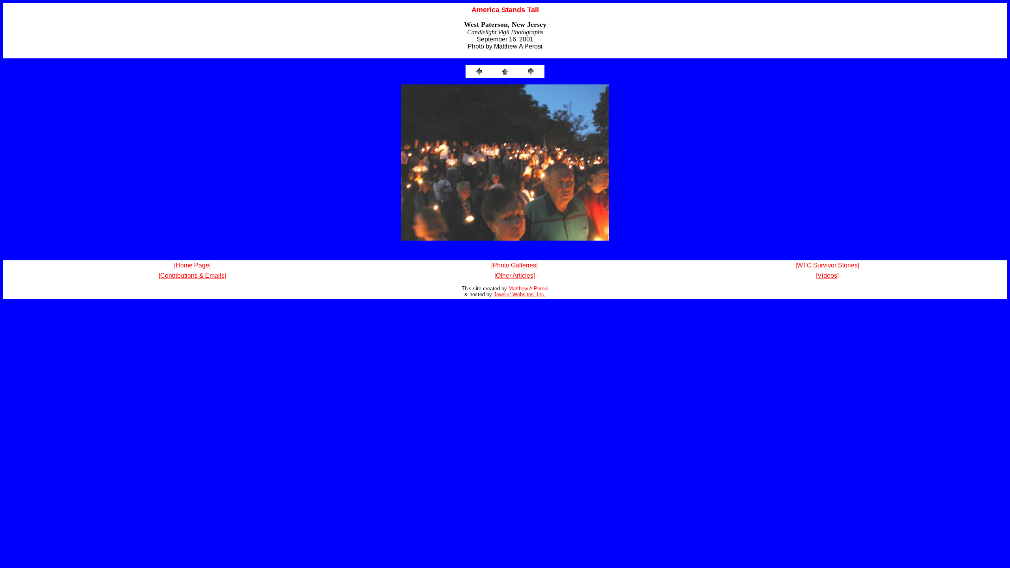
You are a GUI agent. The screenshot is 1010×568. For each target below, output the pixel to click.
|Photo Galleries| (514, 265)
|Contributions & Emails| (192, 275)
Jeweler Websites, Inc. (520, 294)
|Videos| (827, 275)
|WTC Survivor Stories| (827, 265)
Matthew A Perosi (528, 288)
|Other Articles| (514, 275)
